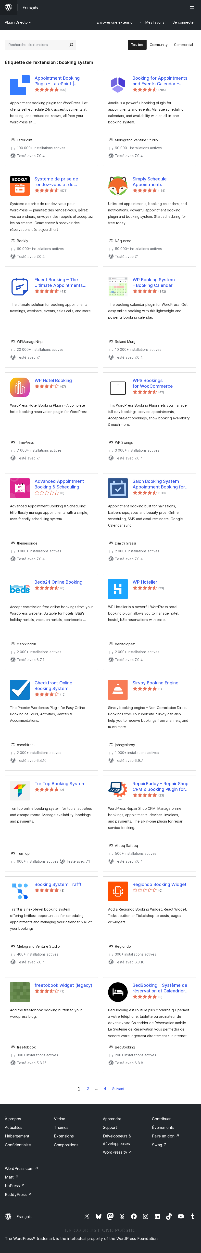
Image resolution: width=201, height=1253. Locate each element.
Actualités (13, 1127)
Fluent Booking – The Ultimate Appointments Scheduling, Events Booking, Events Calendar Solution (64, 282)
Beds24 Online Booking (58, 582)
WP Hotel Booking (53, 380)
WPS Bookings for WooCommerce (153, 383)
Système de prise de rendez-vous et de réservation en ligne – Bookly (57, 182)
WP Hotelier (145, 582)
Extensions (64, 1136)
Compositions (66, 1144)
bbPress (15, 1185)
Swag (159, 1144)
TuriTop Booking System (60, 783)
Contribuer (161, 1118)
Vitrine (59, 1118)
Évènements (163, 1127)
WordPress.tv (117, 1152)
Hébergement (17, 1136)
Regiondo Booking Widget (160, 884)
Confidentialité (18, 1144)
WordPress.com (21, 1168)
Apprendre (112, 1118)
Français (24, 1216)
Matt (12, 1177)
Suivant (118, 1089)
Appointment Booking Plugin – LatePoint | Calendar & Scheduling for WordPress (61, 81)
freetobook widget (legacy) (63, 985)
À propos (13, 1118)
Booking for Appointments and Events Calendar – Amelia (160, 81)
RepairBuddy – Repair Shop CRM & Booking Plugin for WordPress (160, 786)
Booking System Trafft (58, 884)
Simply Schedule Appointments (150, 181)
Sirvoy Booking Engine (155, 682)
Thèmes (61, 1127)
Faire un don (165, 1136)
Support (110, 1127)
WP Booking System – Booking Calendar (154, 282)
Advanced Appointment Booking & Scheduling (59, 484)
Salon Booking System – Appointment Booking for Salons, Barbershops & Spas (159, 484)
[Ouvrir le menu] (193, 7)
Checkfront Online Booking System (53, 685)
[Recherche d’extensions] (71, 45)
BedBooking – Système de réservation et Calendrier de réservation (160, 988)
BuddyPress (18, 1194)
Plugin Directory (18, 22)
